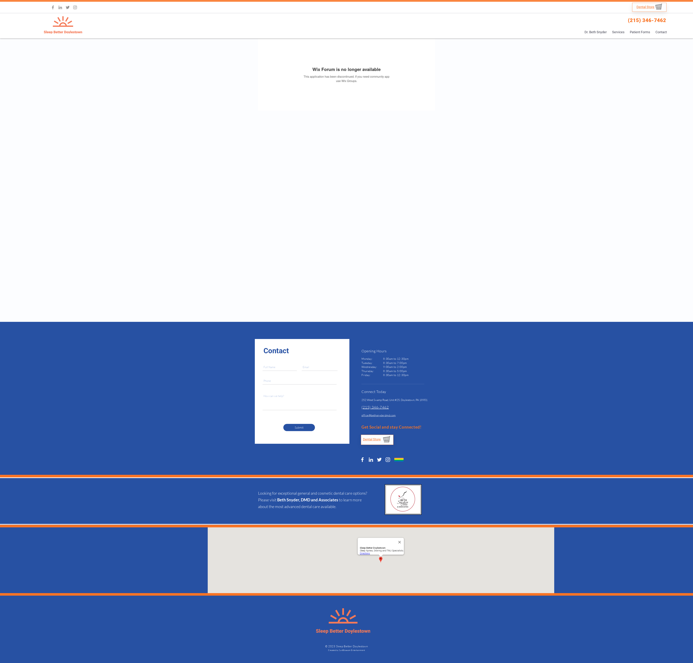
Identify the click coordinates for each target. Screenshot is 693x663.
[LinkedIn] (60, 7)
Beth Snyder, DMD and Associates (307, 499)
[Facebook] (52, 7)
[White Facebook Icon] (362, 460)
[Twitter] (67, 7)
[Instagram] (75, 7)
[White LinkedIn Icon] (371, 460)
